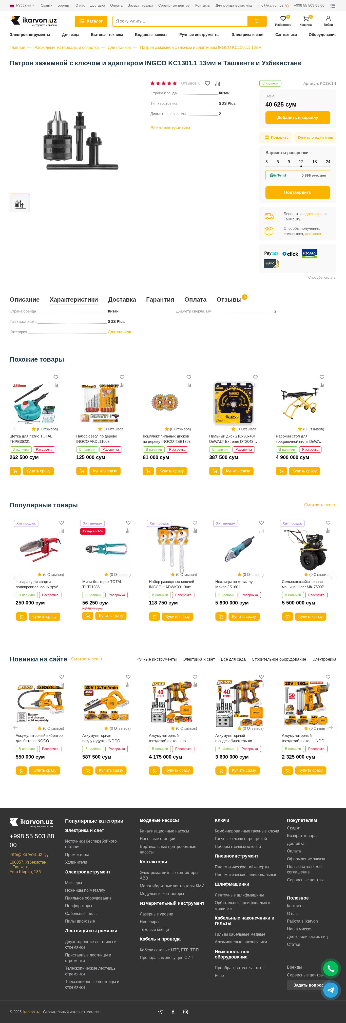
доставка (313, 214)
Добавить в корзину (297, 117)
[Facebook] (173, 1012)
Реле (219, 975)
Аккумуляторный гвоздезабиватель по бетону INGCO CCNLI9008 (172, 738)
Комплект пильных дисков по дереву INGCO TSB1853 (166, 439)
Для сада (70, 34)
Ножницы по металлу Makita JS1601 (234, 584)
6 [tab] (278, 162)
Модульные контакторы (162, 893)
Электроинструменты (30, 34)
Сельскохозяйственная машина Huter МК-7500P (303, 584)
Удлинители (76, 862)
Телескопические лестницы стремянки (91, 971)
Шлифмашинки (232, 884)
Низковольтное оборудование (232, 954)
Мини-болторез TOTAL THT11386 (102, 584)
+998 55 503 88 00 (32, 840)
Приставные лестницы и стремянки (88, 958)
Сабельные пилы (81, 913)
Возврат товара (302, 835)
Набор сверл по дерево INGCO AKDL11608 (96, 439)
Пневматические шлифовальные (246, 874)
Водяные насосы (151, 34)
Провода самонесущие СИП (167, 957)
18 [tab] (314, 162)
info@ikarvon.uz (26, 854)
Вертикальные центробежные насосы (168, 849)
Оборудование (322, 34)
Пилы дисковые (80, 921)
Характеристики (74, 299)
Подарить (280, 137)
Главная (17, 47)
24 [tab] (328, 162)
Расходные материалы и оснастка (66, 47)
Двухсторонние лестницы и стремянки (91, 944)
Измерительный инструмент (172, 903)
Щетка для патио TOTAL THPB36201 (31, 439)
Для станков (119, 47)
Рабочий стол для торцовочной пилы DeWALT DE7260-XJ (300, 439)
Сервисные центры (305, 880)
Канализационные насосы (164, 831)
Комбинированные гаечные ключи (247, 831)
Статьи (293, 944)
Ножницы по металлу (85, 890)
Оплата (195, 299)
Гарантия (160, 299)
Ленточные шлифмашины (239, 895)
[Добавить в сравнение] (218, 83)
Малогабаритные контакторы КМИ (172, 886)
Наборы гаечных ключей (238, 846)
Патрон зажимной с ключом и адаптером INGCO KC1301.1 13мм (200, 47)
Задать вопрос (309, 985)
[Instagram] (186, 1012)
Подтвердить (297, 192)
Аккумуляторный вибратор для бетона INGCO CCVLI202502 (39, 738)
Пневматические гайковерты (242, 867)
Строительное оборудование (279, 659)
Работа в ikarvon (302, 921)
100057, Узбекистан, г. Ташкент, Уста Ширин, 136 (28, 867)
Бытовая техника (107, 34)
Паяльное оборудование (88, 898)
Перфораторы (78, 906)
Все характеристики (170, 128)
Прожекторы (77, 854)
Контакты (295, 906)
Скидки (293, 828)
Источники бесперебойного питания (91, 844)
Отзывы (229, 299)
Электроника (324, 659)
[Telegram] (160, 1012)
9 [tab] (289, 162)
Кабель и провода (160, 939)
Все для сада (233, 659)
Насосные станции (157, 839)
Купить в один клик (315, 137)
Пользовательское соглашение (304, 869)
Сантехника (286, 34)
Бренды (294, 967)
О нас (292, 913)
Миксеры (73, 883)
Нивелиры (149, 922)
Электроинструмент (87, 871)
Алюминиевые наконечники (241, 942)
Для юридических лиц (307, 936)
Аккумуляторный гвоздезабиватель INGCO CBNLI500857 (304, 738)
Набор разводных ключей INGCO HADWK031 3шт (171, 584)
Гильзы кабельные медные (240, 934)
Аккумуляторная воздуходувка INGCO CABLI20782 (101, 738)
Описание (25, 299)
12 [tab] (301, 162)
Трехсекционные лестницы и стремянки (92, 984)
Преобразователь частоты (239, 968)
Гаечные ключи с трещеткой (241, 839)
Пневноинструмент (236, 856)
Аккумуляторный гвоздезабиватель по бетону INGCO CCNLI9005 (238, 738)
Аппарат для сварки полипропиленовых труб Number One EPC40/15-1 (37, 584)
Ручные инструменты (199, 34)
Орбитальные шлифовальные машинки (243, 905)
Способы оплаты (322, 277)
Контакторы (153, 861)
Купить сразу (38, 471)
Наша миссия (300, 929)
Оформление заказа (306, 859)
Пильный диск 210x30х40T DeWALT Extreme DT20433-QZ (233, 439)
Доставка (122, 299)
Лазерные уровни (156, 914)
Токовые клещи (154, 929)
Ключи (222, 820)
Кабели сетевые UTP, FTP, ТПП (169, 950)
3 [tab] (266, 162)
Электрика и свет (248, 34)
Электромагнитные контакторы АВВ (169, 875)
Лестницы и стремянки (91, 930)
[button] (15, 428)
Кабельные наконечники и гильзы (244, 920)
